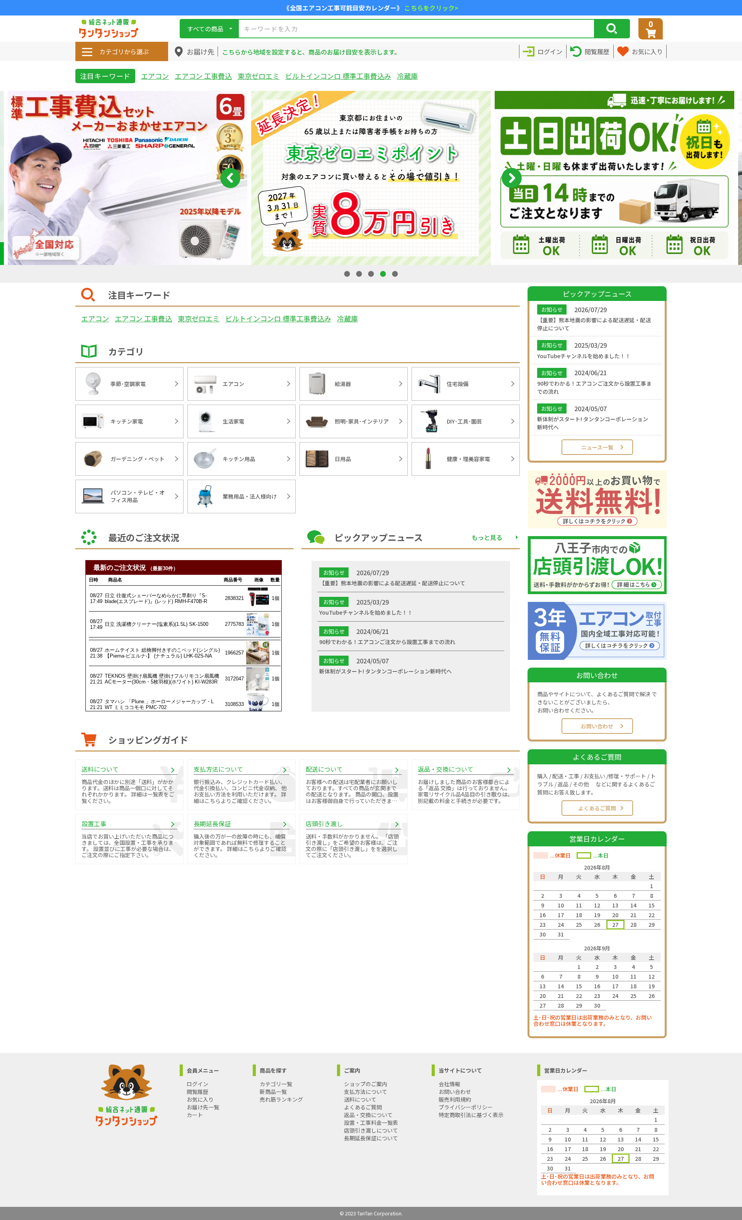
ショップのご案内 (365, 1084)
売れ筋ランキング (281, 1099)
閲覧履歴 (197, 1091)
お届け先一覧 (203, 1107)
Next (512, 178)
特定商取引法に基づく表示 (471, 1115)
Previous (230, 178)
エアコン (155, 76)
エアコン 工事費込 (203, 76)
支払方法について (365, 1091)
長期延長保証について (371, 1138)
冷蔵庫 (407, 76)
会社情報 (449, 1084)
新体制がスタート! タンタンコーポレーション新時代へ (592, 423)
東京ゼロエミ (258, 76)
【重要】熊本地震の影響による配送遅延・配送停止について (594, 324)
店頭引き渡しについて (371, 1130)
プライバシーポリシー (466, 1107)
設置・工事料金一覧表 (371, 1122)
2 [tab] (359, 274)
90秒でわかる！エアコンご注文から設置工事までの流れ (594, 387)
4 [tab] (383, 274)
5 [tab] (395, 274)
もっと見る (486, 537)
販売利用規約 (455, 1099)
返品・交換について (368, 1115)
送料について (360, 1099)
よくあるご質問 (597, 808)
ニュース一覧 (597, 447)
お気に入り (200, 1099)
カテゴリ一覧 (276, 1084)
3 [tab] (371, 274)
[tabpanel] (371, 178)
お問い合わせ (597, 726)
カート (195, 1115)
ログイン (197, 1084)
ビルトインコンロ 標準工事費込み (338, 76)
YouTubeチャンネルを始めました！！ (584, 356)
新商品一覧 (273, 1091)
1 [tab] (347, 274)
